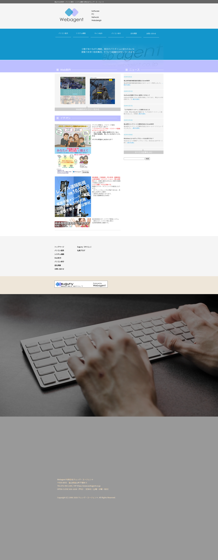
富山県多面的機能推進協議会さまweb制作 (137, 81)
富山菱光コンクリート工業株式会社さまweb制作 (139, 124)
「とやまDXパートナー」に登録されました (137, 109)
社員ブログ (81, 250)
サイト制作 (98, 35)
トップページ (59, 247)
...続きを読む (136, 99)
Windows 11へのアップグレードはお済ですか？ (139, 138)
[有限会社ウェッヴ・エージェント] (109, 16)
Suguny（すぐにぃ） (84, 247)
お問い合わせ (151, 35)
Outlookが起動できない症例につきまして (137, 95)
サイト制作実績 (88, 108)
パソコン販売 (63, 35)
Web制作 (57, 258)
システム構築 (81, 35)
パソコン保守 (116, 35)
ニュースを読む (144, 151)
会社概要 (133, 35)
